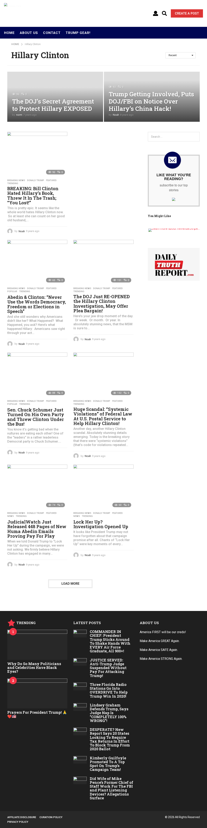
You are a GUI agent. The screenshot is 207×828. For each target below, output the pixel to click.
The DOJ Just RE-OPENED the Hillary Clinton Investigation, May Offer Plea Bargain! (101, 304)
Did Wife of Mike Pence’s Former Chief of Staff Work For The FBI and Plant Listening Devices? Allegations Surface (111, 788)
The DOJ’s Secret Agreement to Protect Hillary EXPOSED (53, 104)
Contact (52, 33)
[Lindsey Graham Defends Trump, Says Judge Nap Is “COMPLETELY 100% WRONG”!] (80, 707)
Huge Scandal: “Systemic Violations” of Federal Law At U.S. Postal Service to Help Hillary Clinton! (102, 416)
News (10, 516)
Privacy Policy (17, 821)
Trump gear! (78, 33)
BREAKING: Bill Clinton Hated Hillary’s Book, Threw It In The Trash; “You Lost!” (32, 196)
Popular (12, 291)
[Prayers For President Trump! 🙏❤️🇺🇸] (37, 694)
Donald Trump (35, 180)
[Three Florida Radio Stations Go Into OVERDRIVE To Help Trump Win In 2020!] (80, 686)
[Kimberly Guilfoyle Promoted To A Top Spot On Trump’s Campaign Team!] (80, 760)
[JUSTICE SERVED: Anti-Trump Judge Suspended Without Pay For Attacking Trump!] (80, 662)
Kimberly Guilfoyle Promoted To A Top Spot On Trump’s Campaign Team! (108, 764)
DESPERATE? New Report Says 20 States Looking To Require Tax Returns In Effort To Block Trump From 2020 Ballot (110, 739)
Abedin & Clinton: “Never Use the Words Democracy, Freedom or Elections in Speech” (36, 304)
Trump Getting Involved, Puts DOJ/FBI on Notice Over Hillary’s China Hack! (151, 101)
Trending (12, 183)
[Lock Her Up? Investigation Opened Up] (103, 487)
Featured (51, 180)
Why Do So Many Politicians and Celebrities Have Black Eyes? (34, 667)
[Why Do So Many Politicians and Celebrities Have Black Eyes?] (37, 645)
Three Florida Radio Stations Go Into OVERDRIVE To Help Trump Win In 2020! (109, 690)
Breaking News (16, 180)
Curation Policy (50, 817)
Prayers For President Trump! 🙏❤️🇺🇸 (37, 714)
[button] (155, 13)
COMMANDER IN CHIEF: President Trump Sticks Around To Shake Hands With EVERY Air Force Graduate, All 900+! (110, 641)
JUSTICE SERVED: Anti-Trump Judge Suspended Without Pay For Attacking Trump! (108, 668)
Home (9, 33)
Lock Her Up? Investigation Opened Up (100, 524)
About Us (29, 33)
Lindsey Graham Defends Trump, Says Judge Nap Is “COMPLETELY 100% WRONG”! (109, 713)
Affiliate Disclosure (21, 817)
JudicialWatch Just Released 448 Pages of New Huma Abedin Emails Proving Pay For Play (36, 529)
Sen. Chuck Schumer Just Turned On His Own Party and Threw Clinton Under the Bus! (35, 417)
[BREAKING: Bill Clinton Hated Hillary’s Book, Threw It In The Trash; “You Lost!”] (37, 154)
